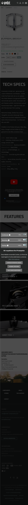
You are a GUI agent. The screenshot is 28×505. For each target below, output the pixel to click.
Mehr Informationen (14, 259)
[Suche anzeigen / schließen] (17, 3)
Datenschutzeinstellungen (14, 263)
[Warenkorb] (22, 3)
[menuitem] (26, 3)
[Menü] (26, 3)
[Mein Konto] (20, 3)
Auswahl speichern (14, 266)
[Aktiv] (24, 234)
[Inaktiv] (24, 239)
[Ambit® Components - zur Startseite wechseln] (6, 2)
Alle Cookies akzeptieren (14, 270)
